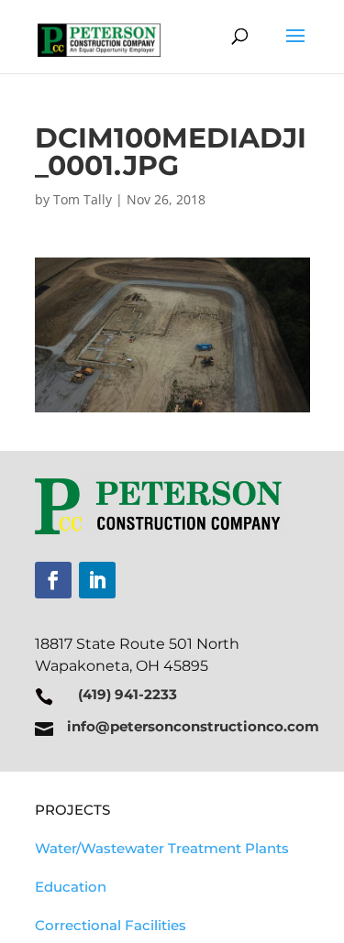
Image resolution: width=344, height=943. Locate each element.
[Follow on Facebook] (53, 580)
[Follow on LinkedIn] (97, 580)
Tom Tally (82, 199)
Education (70, 886)
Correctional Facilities (110, 925)
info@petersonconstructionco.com (193, 726)
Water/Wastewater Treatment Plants (162, 848)
